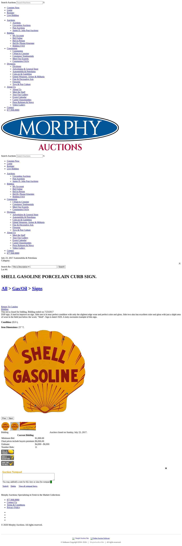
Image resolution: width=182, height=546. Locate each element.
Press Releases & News (23, 102)
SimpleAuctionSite (97, 542)
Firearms (16, 82)
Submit (5, 486)
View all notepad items (28, 486)
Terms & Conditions (16, 505)
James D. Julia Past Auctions (25, 30)
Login (9, 10)
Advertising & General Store (25, 69)
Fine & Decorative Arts (23, 79)
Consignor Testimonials (23, 56)
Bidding (10, 33)
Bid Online (17, 38)
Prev (4, 418)
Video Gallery (19, 105)
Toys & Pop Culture (22, 84)
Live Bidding (13, 15)
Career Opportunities (22, 100)
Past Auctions (19, 28)
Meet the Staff (19, 92)
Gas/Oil (19, 288)
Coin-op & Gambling (22, 74)
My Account (18, 35)
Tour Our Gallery (20, 94)
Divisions (11, 64)
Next (11, 418)
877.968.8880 (13, 110)
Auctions (11, 20)
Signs (37, 288)
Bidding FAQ (19, 46)
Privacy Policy (13, 507)
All (4, 288)
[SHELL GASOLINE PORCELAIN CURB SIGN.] (44, 413)
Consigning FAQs (21, 61)
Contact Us (12, 502)
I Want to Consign (21, 53)
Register (10, 13)
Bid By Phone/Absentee (23, 43)
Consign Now (13, 7)
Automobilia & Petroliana (24, 71)
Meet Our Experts (21, 58)
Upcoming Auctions (22, 25)
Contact (10, 107)
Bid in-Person (19, 40)
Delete (13, 486)
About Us (11, 87)
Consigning (12, 48)
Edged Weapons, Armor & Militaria (29, 76)
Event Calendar (19, 97)
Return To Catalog (9, 307)
